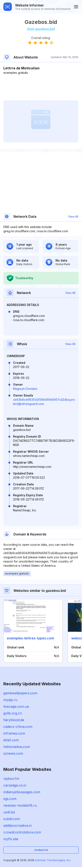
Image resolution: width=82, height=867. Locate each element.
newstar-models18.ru (20, 805)
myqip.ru (10, 700)
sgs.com (9, 799)
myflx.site (10, 839)
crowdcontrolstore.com (22, 832)
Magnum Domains (25, 388)
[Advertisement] (40, 87)
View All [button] (73, 216)
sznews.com (13, 753)
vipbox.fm (11, 778)
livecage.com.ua (16, 706)
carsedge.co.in (14, 785)
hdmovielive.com (16, 747)
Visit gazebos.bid (41, 29)
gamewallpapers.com (20, 693)
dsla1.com (11, 740)
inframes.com (14, 733)
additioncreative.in (17, 825)
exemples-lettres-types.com (30, 638)
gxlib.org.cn (12, 713)
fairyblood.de (13, 720)
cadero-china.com (17, 726)
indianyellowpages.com (21, 792)
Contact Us (41, 849)
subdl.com (11, 819)
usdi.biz (9, 812)
